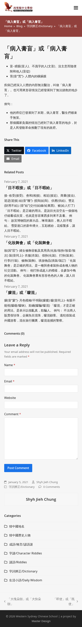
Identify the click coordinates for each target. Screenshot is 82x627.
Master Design (41, 621)
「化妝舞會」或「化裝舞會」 (29, 242)
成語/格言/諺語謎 (21, 544)
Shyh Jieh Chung (47, 482)
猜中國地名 (16, 526)
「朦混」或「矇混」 (21, 292)
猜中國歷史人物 (20, 535)
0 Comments (51, 487)
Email (9, 381)
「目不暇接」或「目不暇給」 (29, 187)
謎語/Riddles (18, 562)
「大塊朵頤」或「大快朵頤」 (22, 602)
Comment (12, 414)
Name (9, 365)
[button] (76, 7)
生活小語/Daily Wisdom (25, 580)
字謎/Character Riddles (25, 553)
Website (10, 398)
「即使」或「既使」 (62, 602)
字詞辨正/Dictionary (22, 487)
